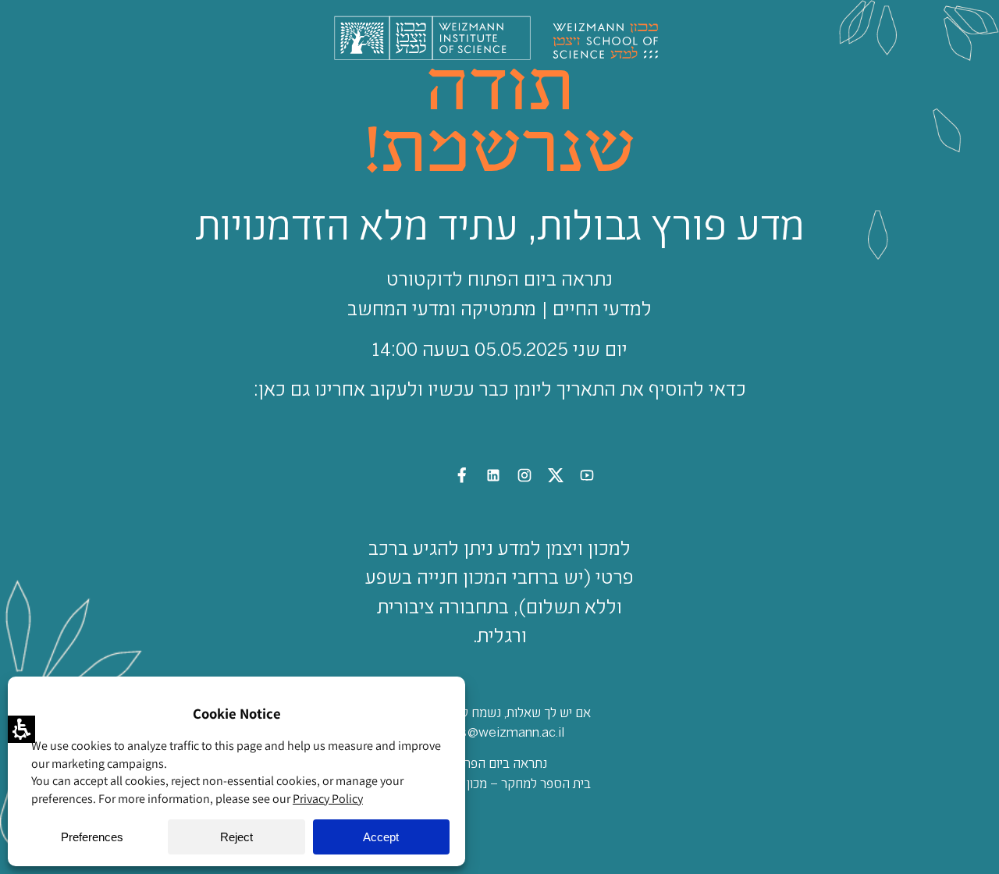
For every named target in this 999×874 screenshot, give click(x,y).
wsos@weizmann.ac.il (499, 731)
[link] (587, 477)
